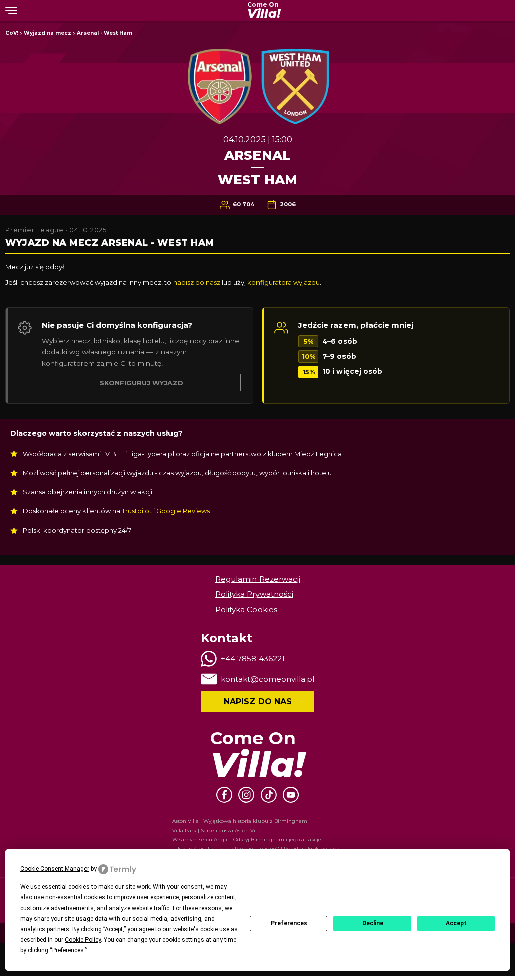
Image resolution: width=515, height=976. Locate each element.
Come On (263, 11)
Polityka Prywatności (254, 594)
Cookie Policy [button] (83, 939)
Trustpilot (137, 511)
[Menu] (11, 10)
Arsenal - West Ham (104, 33)
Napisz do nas (258, 701)
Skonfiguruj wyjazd (141, 383)
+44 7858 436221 (253, 658)
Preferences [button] (68, 950)
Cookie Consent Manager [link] (54, 868)
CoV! (11, 33)
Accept (456, 923)
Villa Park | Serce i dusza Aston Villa (217, 830)
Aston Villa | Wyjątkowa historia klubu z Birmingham (239, 821)
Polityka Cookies (246, 609)
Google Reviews (183, 511)
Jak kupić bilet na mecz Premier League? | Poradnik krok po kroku (257, 848)
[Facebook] (224, 795)
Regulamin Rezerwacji (257, 579)
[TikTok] (269, 795)
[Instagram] (246, 795)
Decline (372, 923)
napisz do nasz (196, 282)
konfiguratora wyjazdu (283, 282)
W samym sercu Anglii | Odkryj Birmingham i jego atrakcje (246, 839)
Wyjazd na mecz (47, 33)
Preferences (289, 923)
